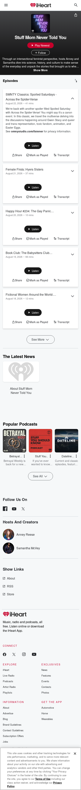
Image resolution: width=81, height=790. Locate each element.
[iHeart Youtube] (34, 654)
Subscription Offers (13, 736)
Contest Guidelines (13, 730)
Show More (40, 70)
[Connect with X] (13, 654)
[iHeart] (40, 5)
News (44, 670)
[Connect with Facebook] (4, 654)
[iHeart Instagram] (24, 654)
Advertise (8, 713)
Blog (5, 719)
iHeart (6, 670)
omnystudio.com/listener (27, 131)
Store (10, 594)
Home (44, 713)
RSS (10, 586)
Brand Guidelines (12, 724)
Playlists (7, 692)
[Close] (75, 753)
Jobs (5, 741)
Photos (45, 692)
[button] (33, 145)
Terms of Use (42, 779)
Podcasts (8, 681)
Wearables (47, 719)
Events (45, 681)
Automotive (47, 707)
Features (46, 675)
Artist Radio (9, 687)
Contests (46, 687)
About (11, 578)
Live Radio (8, 675)
